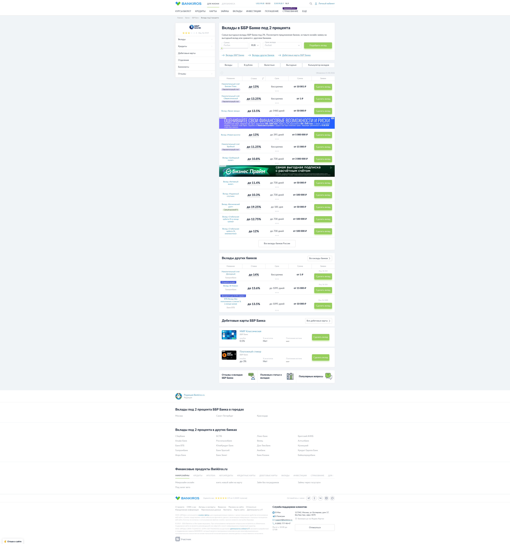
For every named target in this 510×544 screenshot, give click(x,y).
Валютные (269, 65)
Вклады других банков (263, 55)
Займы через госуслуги (309, 482)
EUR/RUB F (279, 4)
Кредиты (200, 11)
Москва (179, 416)
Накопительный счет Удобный (231, 145)
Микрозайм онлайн (184, 482)
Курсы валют (183, 11)
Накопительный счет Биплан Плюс (231, 85)
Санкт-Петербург (224, 416)
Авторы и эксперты (207, 507)
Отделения (183, 60)
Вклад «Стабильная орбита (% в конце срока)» (230, 219)
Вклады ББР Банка (235, 55)
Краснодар (262, 416)
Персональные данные (211, 510)
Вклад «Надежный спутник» (231, 195)
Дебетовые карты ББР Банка (296, 55)
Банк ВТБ (231, 308)
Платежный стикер (250, 352)
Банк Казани (263, 455)
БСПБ (219, 436)
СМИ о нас (191, 507)
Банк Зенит (221, 455)
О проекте (179, 507)
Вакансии (222, 507)
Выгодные (291, 65)
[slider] (221, 48)
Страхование (290, 11)
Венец (260, 441)
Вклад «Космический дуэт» (231, 205)
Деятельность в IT (255, 510)
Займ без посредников (268, 482)
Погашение (272, 11)
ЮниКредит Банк (224, 446)
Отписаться (251, 507)
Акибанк (261, 450)
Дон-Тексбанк (263, 446)
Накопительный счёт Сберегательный (231, 97)
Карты (213, 11)
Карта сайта (239, 510)
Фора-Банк (180, 455)
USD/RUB (260, 4)
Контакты (227, 510)
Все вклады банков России (277, 243)
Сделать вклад (323, 87)
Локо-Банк (262, 436)
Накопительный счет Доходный (231, 273)
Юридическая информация (187, 510)
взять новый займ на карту (229, 482)
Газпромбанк (230, 278)
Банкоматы (183, 67)
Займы (225, 11)
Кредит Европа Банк (308, 450)
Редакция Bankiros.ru (194, 395)
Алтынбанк (303, 441)
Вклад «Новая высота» (230, 135)
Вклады (237, 11)
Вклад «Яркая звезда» (230, 111)
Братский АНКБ (305, 436)
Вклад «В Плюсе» (230, 286)
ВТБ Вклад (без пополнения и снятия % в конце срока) (231, 301)
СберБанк (180, 436)
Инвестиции (253, 11)
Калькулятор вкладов (318, 65)
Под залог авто (182, 487)
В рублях (248, 65)
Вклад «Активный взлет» (230, 183)
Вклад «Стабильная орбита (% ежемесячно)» (230, 231)
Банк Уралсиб (223, 450)
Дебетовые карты (187, 53)
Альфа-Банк (181, 441)
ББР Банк (244, 334)
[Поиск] (311, 4)
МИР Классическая (250, 331)
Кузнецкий (303, 446)
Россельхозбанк (224, 441)
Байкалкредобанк (306, 455)
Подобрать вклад (318, 45)
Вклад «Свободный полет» (230, 159)
